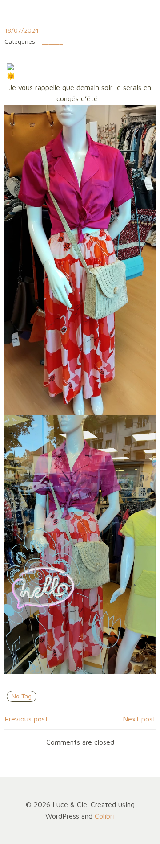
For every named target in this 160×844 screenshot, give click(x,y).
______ (52, 41)
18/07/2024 (21, 30)
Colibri (105, 816)
